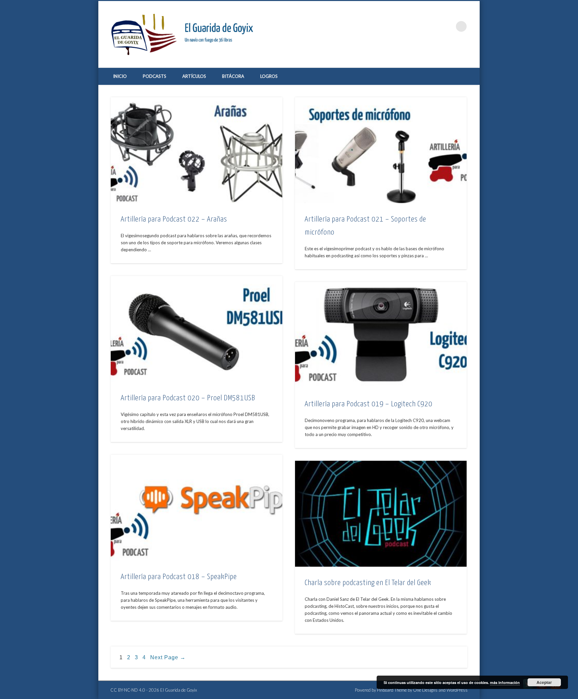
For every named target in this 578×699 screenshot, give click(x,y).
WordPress (457, 690)
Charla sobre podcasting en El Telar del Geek (368, 583)
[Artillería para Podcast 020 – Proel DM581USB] (196, 329)
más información (505, 682)
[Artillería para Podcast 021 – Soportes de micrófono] (381, 150)
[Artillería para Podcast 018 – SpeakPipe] (196, 508)
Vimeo (433, 26)
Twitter (420, 26)
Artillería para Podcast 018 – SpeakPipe (179, 577)
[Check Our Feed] (555, 689)
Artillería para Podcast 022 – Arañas (174, 219)
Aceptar (544, 682)
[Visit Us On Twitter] (528, 689)
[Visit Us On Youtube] (542, 689)
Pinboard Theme (392, 690)
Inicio (120, 76)
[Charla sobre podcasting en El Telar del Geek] (381, 514)
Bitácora (233, 76)
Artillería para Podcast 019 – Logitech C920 (368, 404)
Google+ (447, 26)
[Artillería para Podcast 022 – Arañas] (196, 150)
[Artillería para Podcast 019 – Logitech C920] (381, 335)
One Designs (425, 690)
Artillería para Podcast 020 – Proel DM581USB (188, 398)
